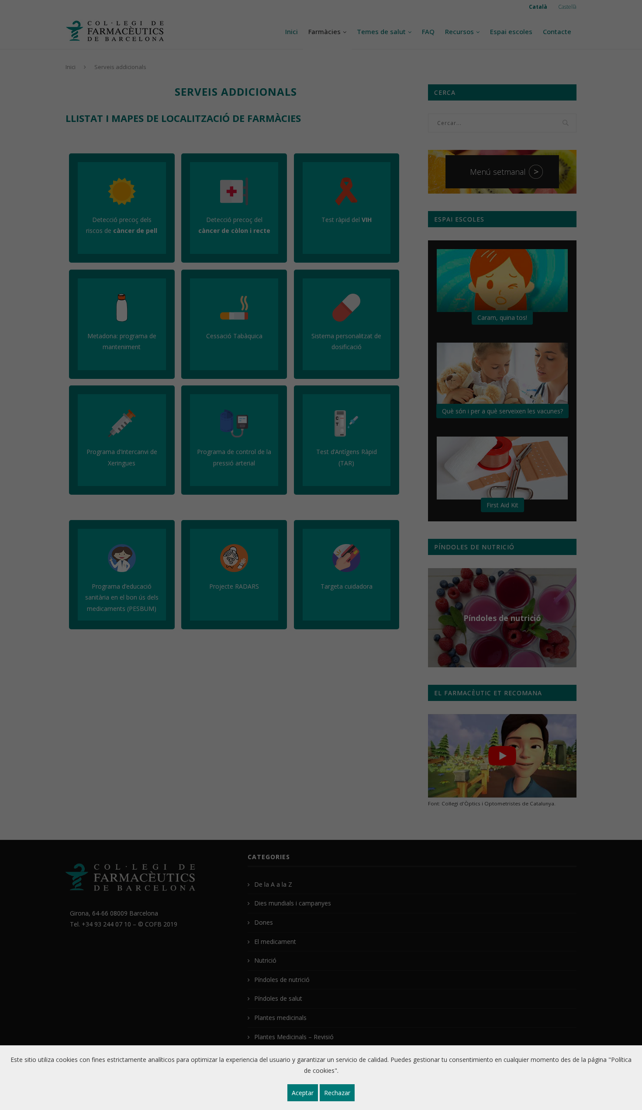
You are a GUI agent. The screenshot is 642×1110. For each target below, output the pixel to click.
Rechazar (337, 1093)
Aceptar (303, 1093)
